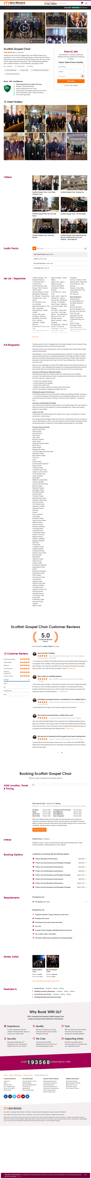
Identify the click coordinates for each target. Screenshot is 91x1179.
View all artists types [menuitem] (28, 1090)
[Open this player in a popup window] (85, 248)
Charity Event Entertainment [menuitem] (51, 1088)
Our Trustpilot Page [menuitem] (9, 1086)
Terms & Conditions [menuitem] (9, 1088)
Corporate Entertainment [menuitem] (50, 1083)
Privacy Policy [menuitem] (7, 1090)
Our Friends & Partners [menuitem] (72, 1088)
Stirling (31, 66)
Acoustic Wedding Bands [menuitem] (29, 1085)
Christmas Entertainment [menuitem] (50, 1086)
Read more (71, 668)
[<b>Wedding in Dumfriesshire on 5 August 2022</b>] (77, 146)
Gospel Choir (21, 66)
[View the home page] (14, 3)
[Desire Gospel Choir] (38, 961)
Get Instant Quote (39, 830)
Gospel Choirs (24, 70)
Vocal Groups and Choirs (12, 74)
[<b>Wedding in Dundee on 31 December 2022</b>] (35, 146)
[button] (60, 859)
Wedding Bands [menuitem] (26, 1083)
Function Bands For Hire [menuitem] (29, 1081)
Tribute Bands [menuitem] (26, 1086)
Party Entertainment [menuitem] (48, 1085)
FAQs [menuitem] (5, 1083)
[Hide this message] (85, 1175)
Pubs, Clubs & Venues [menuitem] (49, 1090)
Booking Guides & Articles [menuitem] (73, 1083)
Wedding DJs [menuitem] (26, 1088)
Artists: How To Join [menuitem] (71, 1085)
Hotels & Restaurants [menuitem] (49, 1092)
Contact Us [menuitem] (7, 1081)
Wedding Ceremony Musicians (40, 70)
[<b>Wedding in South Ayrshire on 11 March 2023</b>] (14, 146)
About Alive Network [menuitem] (71, 1081)
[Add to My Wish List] (84, 14)
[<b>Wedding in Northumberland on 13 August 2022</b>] (56, 146)
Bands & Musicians (11, 70)
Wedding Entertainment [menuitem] (50, 1081)
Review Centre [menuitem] (8, 1085)
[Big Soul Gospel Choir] (52, 961)
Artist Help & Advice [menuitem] (71, 1086)
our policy (19, 1176)
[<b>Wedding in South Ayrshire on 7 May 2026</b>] (35, 118)
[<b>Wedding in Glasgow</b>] (56, 118)
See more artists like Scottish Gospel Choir (45, 981)
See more (35, 337)
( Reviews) (14, 52)
